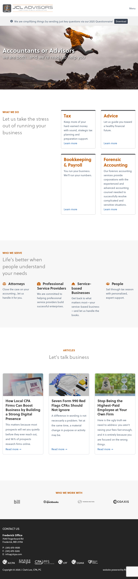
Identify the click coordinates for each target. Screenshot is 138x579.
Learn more (76, 143)
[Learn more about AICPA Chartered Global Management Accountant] (78, 562)
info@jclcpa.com (13, 554)
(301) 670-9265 (12, 551)
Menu (132, 8)
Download (121, 21)
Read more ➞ (23, 449)
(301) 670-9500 (12, 547)
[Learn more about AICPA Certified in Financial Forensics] (63, 562)
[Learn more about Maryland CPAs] (24, 562)
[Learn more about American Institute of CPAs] (9, 562)
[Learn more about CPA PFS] (44, 562)
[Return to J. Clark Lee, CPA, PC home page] (28, 8)
